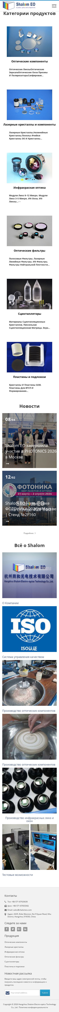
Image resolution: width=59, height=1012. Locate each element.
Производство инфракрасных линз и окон (29, 819)
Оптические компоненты (29, 61)
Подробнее (29, 533)
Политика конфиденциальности (33, 1007)
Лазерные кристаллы (14, 947)
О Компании (10, 603)
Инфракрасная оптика (29, 187)
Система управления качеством (23, 657)
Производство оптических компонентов (28, 710)
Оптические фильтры (29, 250)
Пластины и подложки (29, 377)
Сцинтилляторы (29, 314)
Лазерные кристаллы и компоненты (29, 124)
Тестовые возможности (17, 874)
